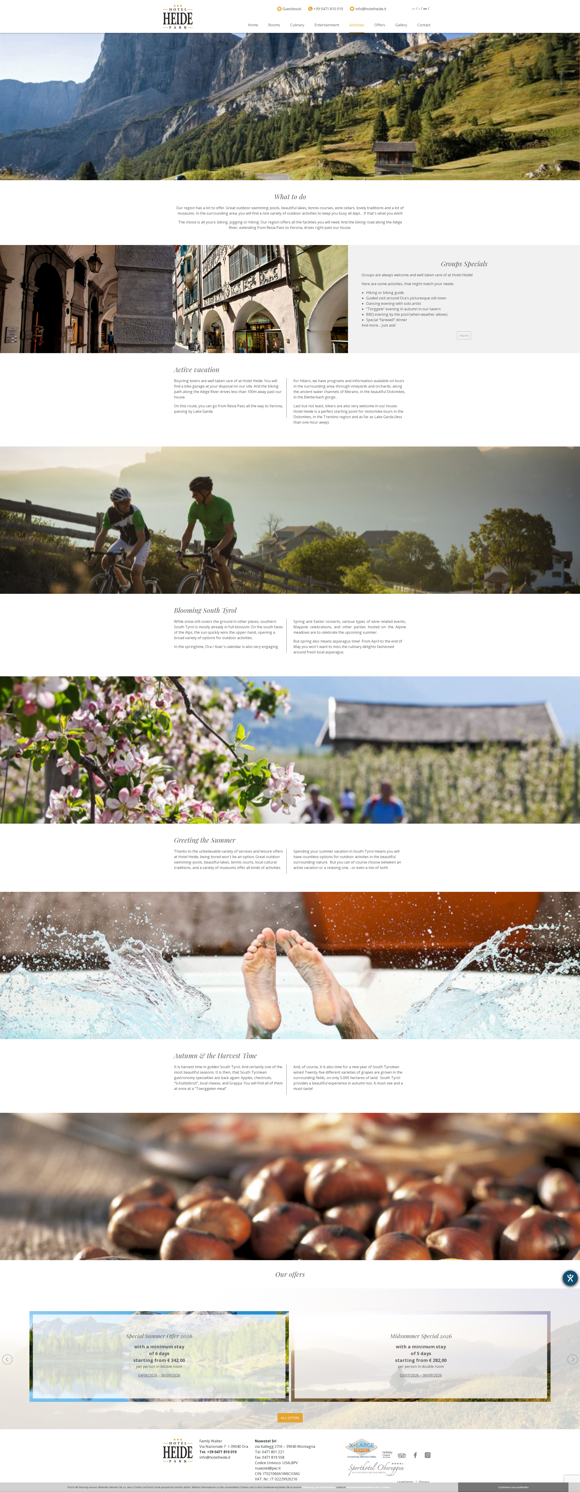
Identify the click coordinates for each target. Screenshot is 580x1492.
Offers (380, 24)
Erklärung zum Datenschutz (319, 1487)
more (464, 335)
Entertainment (326, 24)
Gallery (401, 24)
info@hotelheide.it (214, 1457)
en (425, 9)
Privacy (424, 1482)
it (419, 9)
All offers (290, 1418)
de (413, 9)
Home (253, 24)
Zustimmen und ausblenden (513, 1487)
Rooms (274, 24)
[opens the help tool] (570, 1278)
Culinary (297, 24)
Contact (423, 24)
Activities (356, 24)
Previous (7, 1359)
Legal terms (405, 1482)
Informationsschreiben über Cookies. (368, 1487)
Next (573, 1359)
